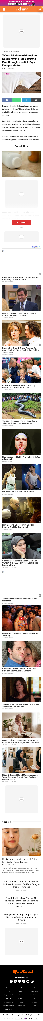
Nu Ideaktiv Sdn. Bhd (20, 1018)
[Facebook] (11, 981)
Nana (4, 865)
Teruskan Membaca (21, 222)
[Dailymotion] (32, 981)
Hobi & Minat (15, 51)
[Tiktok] (23, 981)
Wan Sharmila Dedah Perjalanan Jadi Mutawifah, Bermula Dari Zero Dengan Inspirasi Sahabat (21, 884)
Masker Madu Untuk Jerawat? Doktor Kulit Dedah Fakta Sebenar (20, 860)
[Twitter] (19, 981)
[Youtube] (27, 981)
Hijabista (5, 51)
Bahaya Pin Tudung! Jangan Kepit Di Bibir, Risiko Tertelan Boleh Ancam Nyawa (21, 917)
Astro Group (36, 1018)
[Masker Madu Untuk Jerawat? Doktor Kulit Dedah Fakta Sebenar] (21, 842)
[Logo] (21, 9)
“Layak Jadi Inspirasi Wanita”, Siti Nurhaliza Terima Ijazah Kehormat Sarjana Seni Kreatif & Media (21, 901)
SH (5, 69)
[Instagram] (15, 981)
